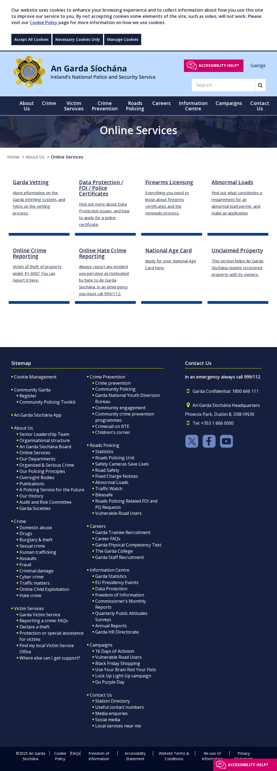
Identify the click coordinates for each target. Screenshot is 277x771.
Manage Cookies (122, 39)
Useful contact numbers (119, 707)
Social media (107, 720)
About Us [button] (26, 106)
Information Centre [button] (193, 106)
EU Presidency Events (116, 582)
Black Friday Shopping (117, 663)
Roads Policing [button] (135, 106)
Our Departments (37, 459)
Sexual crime (32, 546)
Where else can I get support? (49, 658)
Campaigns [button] (229, 103)
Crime (20, 521)
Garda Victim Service (39, 615)
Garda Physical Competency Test (128, 545)
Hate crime (30, 595)
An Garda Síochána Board (45, 447)
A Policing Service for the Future (51, 490)
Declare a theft (34, 627)
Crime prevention (113, 383)
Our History (31, 496)
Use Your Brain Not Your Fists (125, 670)
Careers (98, 526)
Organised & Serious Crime (46, 465)
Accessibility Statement (135, 756)
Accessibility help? (219, 65)
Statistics (104, 451)
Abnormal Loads (111, 482)
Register (28, 396)
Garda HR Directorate (117, 632)
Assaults (28, 558)
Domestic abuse (35, 528)
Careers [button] (161, 103)
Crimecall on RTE (112, 426)
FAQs (75, 753)
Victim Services (29, 608)
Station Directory (112, 701)
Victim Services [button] (74, 106)
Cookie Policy (43, 22)
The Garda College (114, 551)
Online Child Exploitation (44, 589)
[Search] (260, 85)
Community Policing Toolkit (47, 402)
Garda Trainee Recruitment (122, 532)
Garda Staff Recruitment (119, 557)
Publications (31, 484)
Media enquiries (111, 713)
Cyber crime (31, 577)
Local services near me (118, 726)
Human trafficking (37, 552)
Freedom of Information (119, 595)
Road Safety (107, 470)
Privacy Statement (244, 756)
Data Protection (111, 589)
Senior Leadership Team (44, 434)
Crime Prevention (107, 377)
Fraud (25, 565)
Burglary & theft (35, 540)
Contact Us (101, 695)
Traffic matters (34, 583)
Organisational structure (44, 440)
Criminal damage (36, 571)
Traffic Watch (108, 489)
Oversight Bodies (36, 477)
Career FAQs (107, 539)
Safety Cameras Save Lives (122, 464)
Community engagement (120, 408)
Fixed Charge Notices (116, 476)
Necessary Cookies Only (77, 39)
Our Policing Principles (42, 471)
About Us (35, 157)
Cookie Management (35, 377)
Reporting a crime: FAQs (43, 621)
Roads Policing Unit (114, 458)
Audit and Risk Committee (45, 502)
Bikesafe (104, 495)
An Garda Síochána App (37, 415)
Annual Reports (111, 626)
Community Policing (115, 389)
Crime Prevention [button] (105, 106)
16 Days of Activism (114, 651)
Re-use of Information (212, 756)
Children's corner (112, 432)
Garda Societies (35, 508)
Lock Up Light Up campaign (123, 676)
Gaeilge (258, 65)
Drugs (25, 533)
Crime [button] (49, 103)
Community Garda (32, 390)
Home (13, 157)
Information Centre (109, 570)
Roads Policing (104, 445)
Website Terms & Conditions (174, 756)
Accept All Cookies (31, 39)
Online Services (67, 157)
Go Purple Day (109, 682)
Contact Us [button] (259, 106)
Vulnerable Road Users (118, 513)
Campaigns (101, 645)
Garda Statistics (111, 576)
